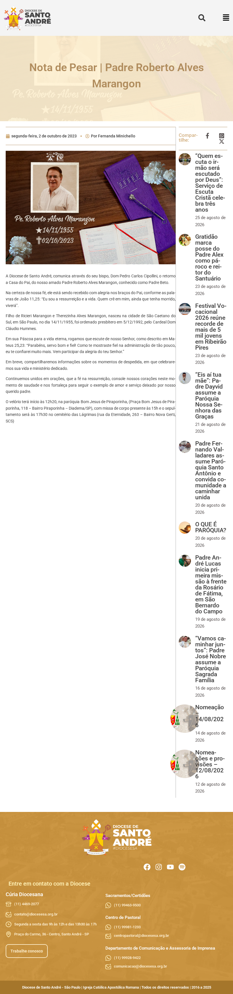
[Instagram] (158, 867)
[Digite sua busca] (202, 18)
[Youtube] (170, 867)
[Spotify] (182, 867)
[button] (226, 18)
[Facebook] (147, 867)
